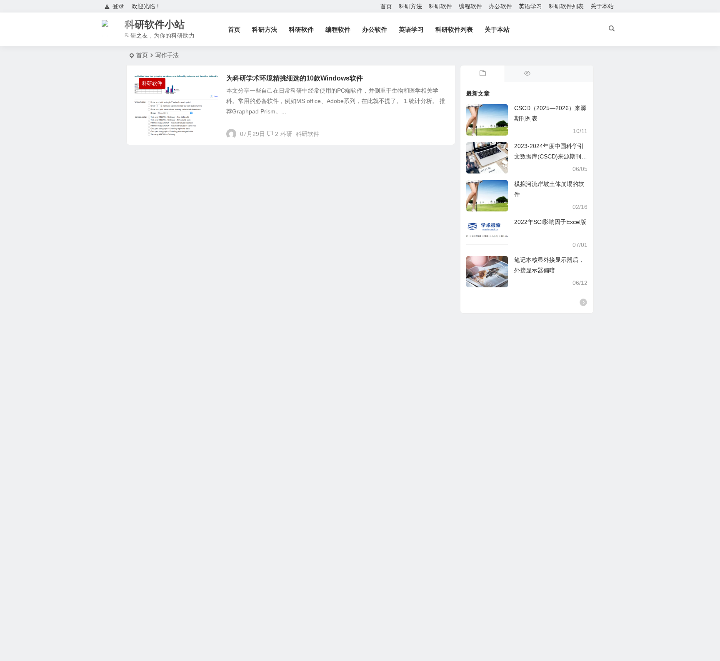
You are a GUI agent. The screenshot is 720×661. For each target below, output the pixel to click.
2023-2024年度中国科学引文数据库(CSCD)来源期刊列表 (550, 156)
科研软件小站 (155, 24)
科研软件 (440, 6)
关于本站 (602, 6)
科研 (286, 134)
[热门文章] (527, 73)
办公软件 (500, 6)
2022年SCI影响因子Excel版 (550, 222)
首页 (386, 6)
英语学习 (530, 6)
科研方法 (410, 6)
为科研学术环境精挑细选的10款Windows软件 (294, 78)
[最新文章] (482, 73)
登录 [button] (118, 6)
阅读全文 (439, 130)
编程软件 (470, 6)
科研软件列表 (566, 6)
